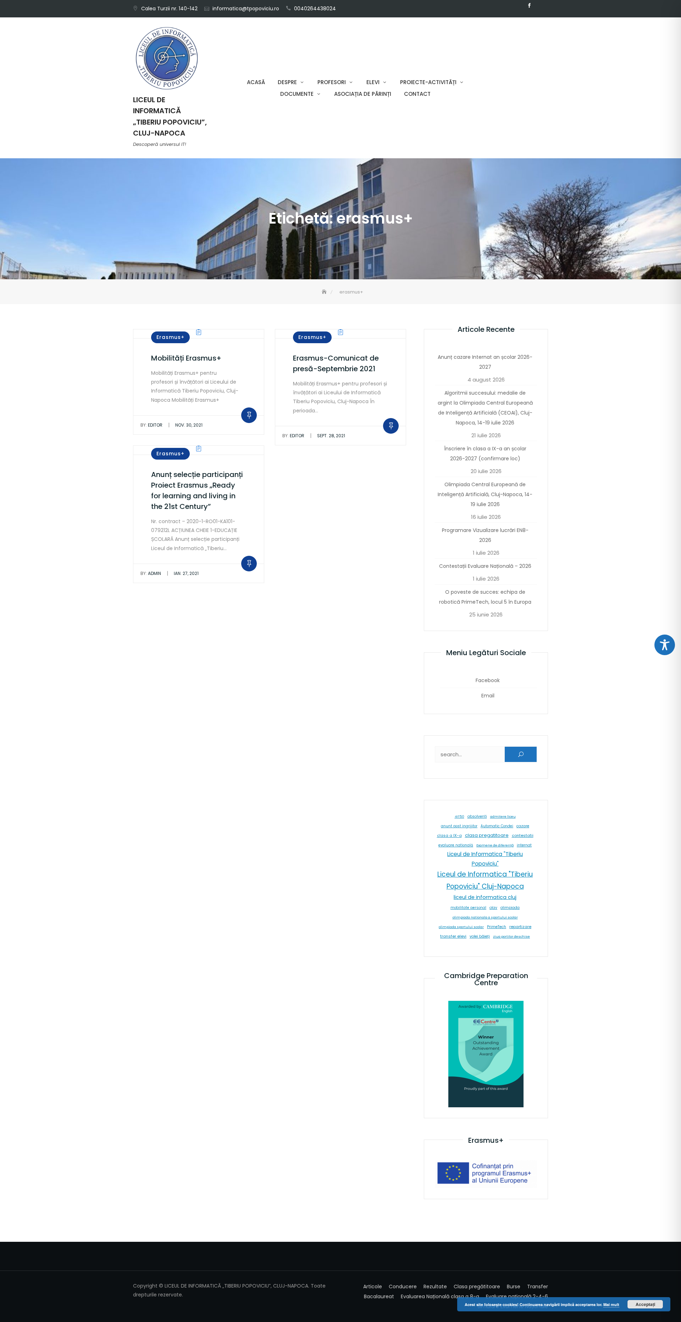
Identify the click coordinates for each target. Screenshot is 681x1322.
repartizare (520, 926)
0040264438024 (315, 8)
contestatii (522, 835)
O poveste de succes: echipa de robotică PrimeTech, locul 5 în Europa (485, 596)
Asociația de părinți (362, 94)
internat (524, 845)
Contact (417, 94)
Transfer (537, 1286)
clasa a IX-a (449, 835)
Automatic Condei (497, 826)
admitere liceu (503, 816)
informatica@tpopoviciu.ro (245, 8)
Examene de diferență (495, 845)
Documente (297, 94)
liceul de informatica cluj (485, 897)
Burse (513, 1286)
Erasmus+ (170, 337)
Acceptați (645, 1304)
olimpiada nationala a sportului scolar (485, 917)
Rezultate (435, 1286)
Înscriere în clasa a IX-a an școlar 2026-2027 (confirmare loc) (485, 453)
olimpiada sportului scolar (461, 927)
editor (151, 425)
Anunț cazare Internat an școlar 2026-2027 (485, 362)
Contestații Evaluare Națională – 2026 (485, 566)
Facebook (529, 5)
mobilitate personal (468, 907)
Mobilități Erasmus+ (186, 358)
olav (493, 907)
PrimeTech (496, 926)
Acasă (256, 82)
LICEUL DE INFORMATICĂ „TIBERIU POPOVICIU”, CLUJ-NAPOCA (170, 116)
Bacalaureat (379, 1296)
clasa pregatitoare (487, 835)
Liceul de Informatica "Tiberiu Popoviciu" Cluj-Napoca (485, 880)
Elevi (373, 82)
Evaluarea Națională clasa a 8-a (440, 1296)
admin (150, 573)
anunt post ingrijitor (459, 826)
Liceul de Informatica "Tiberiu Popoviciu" (485, 858)
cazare (522, 826)
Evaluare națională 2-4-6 (517, 1296)
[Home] (325, 292)
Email (540, 5)
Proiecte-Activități (428, 82)
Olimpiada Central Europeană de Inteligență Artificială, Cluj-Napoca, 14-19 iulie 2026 (485, 494)
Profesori (331, 82)
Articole (372, 1286)
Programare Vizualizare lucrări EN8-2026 (485, 535)
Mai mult (611, 1304)
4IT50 (459, 816)
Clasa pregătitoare (477, 1286)
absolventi (477, 816)
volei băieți (480, 936)
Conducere (403, 1286)
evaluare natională (455, 845)
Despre (287, 82)
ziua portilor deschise (511, 936)
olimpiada (510, 907)
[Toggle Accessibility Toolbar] (665, 645)
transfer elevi (453, 936)
